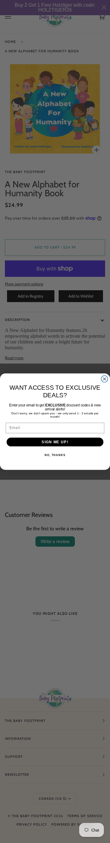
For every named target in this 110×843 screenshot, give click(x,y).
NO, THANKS (55, 455)
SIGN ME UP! (55, 442)
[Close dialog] (104, 378)
